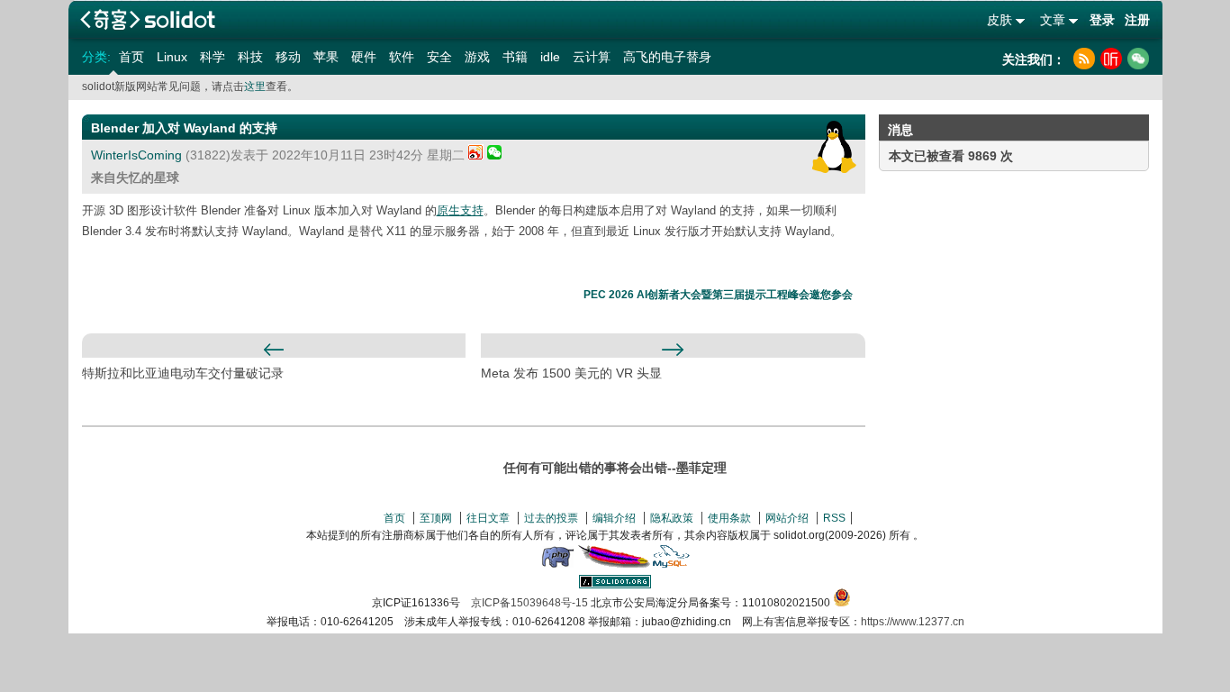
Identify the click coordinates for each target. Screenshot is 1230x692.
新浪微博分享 (476, 151)
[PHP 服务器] (557, 564)
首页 (131, 57)
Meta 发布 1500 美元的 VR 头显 (571, 373)
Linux (172, 57)
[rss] (1084, 58)
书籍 (515, 57)
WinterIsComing (136, 155)
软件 (401, 57)
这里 (255, 86)
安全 (439, 57)
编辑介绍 (614, 518)
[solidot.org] (615, 584)
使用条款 (729, 518)
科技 (250, 57)
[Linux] (834, 147)
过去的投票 (551, 518)
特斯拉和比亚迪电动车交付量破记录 (183, 373)
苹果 (326, 57)
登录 (1102, 20)
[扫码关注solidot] (1138, 58)
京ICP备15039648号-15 (529, 602)
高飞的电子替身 (667, 57)
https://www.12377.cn (912, 621)
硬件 (363, 57)
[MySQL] (672, 564)
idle (550, 57)
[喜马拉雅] (1111, 58)
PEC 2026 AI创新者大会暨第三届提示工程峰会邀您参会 (718, 294)
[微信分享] (494, 155)
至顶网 (436, 518)
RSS (834, 518)
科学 (212, 57)
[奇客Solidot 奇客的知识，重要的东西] (147, 19)
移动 (288, 57)
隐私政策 (671, 518)
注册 (1137, 20)
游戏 (477, 57)
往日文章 (488, 518)
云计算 (591, 57)
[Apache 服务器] (614, 564)
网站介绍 (787, 518)
